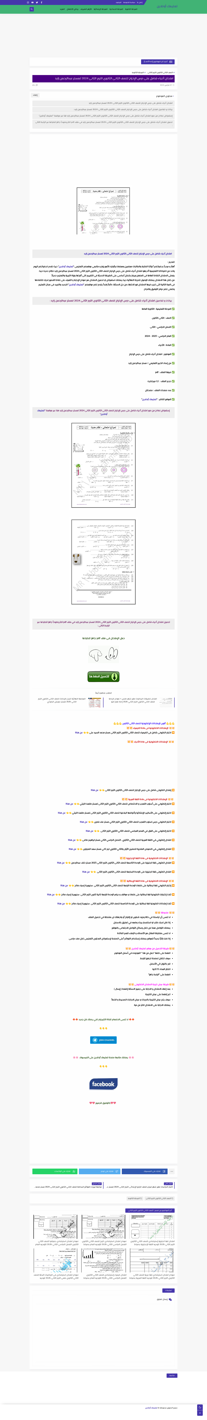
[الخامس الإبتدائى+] (175, 1417)
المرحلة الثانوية (131, 9)
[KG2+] (117, 1417)
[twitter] (37, 2)
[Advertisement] (103, 35)
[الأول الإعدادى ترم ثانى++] (121, 1413)
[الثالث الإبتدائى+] (58, 1413)
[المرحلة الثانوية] (175, 1413)
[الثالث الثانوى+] (144, 1413)
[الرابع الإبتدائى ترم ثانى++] (36, 1413)
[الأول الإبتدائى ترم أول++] (81, 1413)
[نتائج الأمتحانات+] (72, 1417)
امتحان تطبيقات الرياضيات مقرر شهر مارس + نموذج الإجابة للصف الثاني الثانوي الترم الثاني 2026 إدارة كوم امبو (133, 700)
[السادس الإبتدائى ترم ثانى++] (153, 1417)
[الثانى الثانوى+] (157, 1413)
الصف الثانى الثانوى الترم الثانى (160, 72)
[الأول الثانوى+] (171, 1413)
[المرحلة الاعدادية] (135, 1413)
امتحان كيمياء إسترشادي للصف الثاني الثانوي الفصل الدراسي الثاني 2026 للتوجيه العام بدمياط (105, 1277)
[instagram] (28, 2)
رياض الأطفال (72, 9)
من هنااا (79, 733)
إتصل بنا (140, 2)
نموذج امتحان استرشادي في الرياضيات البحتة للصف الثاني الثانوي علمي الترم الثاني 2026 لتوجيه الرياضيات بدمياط (56, 1277)
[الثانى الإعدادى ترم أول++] (112, 1413)
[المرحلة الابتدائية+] (139, 1417)
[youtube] (32, 2)
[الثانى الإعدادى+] (117, 1413)
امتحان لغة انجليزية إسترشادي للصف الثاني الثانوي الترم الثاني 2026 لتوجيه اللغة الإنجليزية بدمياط (152, 1243)
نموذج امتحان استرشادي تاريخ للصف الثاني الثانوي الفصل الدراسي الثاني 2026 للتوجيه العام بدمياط (104, 1243)
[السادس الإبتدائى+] (162, 1417)
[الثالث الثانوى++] (139, 1413)
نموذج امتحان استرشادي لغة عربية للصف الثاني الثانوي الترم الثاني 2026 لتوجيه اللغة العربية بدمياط (152, 1277)
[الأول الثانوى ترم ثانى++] (162, 1413)
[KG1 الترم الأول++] (126, 1417)
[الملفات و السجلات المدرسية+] (81, 1417)
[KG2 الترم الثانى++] (108, 1417)
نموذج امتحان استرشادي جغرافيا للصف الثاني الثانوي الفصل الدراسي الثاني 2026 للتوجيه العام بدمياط (56, 1243)
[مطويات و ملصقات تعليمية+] (85, 1417)
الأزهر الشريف (86, 9)
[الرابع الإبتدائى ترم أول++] (40, 1413)
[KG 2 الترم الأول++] (112, 1417)
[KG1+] (130, 1417)
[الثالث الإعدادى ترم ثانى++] (94, 1413)
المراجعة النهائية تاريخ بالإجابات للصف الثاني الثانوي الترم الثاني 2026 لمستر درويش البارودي (61, 700)
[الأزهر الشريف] (148, 1417)
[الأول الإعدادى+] (130, 1413)
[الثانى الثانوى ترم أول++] (153, 1413)
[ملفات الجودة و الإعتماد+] (90, 1417)
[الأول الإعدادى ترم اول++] (126, 1413)
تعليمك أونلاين (167, 6)
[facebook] (41, 2)
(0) (33, 85)
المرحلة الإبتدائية (100, 9)
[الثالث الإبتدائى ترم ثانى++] (49, 1413)
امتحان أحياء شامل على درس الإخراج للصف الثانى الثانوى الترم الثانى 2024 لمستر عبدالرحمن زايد (130, 103)
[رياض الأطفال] (135, 1417)
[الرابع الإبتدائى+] (45, 1413)
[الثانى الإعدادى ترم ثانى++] (108, 1413)
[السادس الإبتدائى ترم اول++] (157, 1417)
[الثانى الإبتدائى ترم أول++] (67, 1413)
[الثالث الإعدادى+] (103, 1413)
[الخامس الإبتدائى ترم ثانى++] (166, 1417)
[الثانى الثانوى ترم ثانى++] (148, 1413)
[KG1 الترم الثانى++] (121, 1417)
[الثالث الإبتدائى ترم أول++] (54, 1413)
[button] (145, 1171)
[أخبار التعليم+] (99, 1417)
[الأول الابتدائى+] (85, 1413)
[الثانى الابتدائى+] (72, 1413)
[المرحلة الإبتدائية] (90, 1413)
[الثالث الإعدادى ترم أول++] (99, 1413)
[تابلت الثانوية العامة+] (94, 1417)
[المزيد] (103, 1417)
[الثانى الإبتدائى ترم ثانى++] (63, 1413)
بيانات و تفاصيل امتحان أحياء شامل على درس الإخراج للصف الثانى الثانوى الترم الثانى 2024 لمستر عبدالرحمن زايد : (122, 109)
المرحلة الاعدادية (116, 9)
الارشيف (118, 2)
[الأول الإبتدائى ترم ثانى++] (76, 1413)
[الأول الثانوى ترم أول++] (166, 1413)
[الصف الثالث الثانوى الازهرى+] (144, 1417)
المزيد (62, 9)
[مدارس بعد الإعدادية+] (76, 1417)
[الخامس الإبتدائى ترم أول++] (171, 1417)
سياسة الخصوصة (129, 2)
